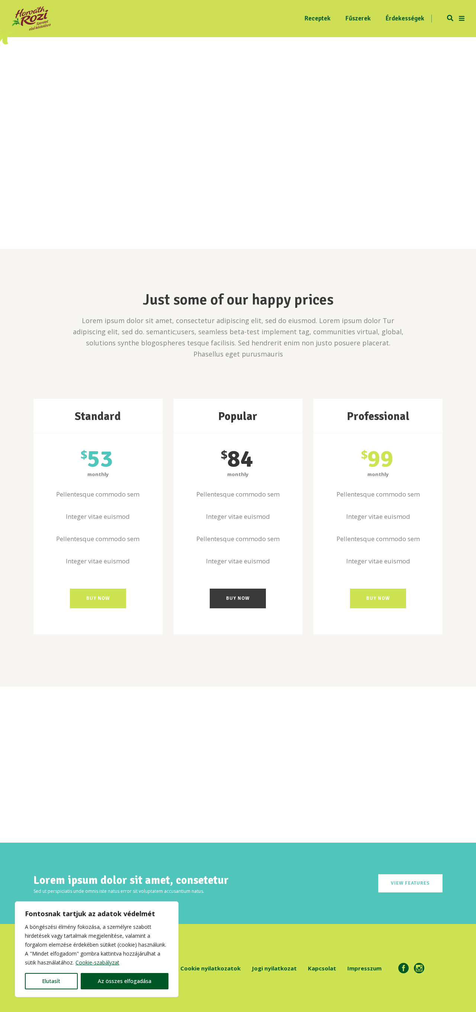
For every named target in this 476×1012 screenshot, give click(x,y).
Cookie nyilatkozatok (210, 968)
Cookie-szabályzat (97, 962)
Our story (80, 757)
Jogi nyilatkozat (274, 968)
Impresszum (364, 968)
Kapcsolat (322, 968)
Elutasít (51, 981)
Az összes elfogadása (124, 981)
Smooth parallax (290, 757)
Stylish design (186, 757)
